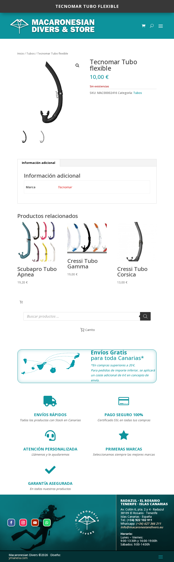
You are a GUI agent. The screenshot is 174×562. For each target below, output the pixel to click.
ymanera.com (18, 558)
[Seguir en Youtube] (35, 522)
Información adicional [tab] (38, 163)
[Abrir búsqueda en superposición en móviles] (87, 316)
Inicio (20, 53)
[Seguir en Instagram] (23, 522)
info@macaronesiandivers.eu (142, 527)
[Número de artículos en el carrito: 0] (21, 302)
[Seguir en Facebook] (11, 522)
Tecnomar (65, 187)
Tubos (30, 53)
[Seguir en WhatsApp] (47, 522)
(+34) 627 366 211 (148, 524)
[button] (77, 65)
